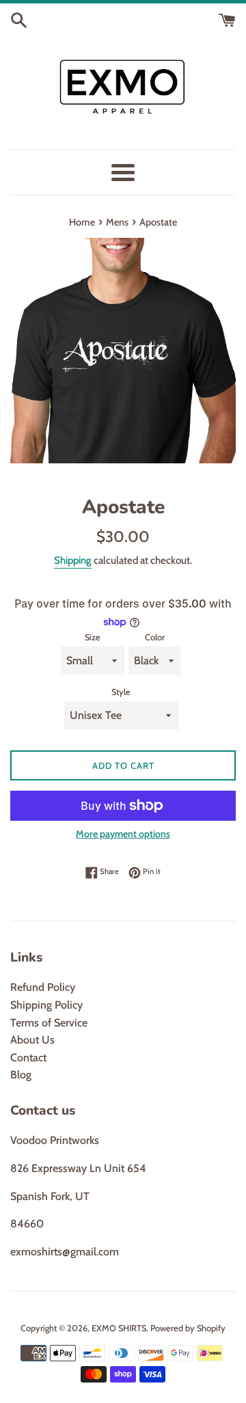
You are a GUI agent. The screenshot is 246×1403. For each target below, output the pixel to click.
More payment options (123, 834)
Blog (20, 1074)
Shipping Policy (46, 1004)
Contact (28, 1057)
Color (155, 637)
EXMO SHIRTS (119, 1328)
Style (121, 692)
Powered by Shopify (188, 1328)
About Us (32, 1039)
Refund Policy (42, 987)
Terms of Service (48, 1022)
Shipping (73, 560)
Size (92, 637)
